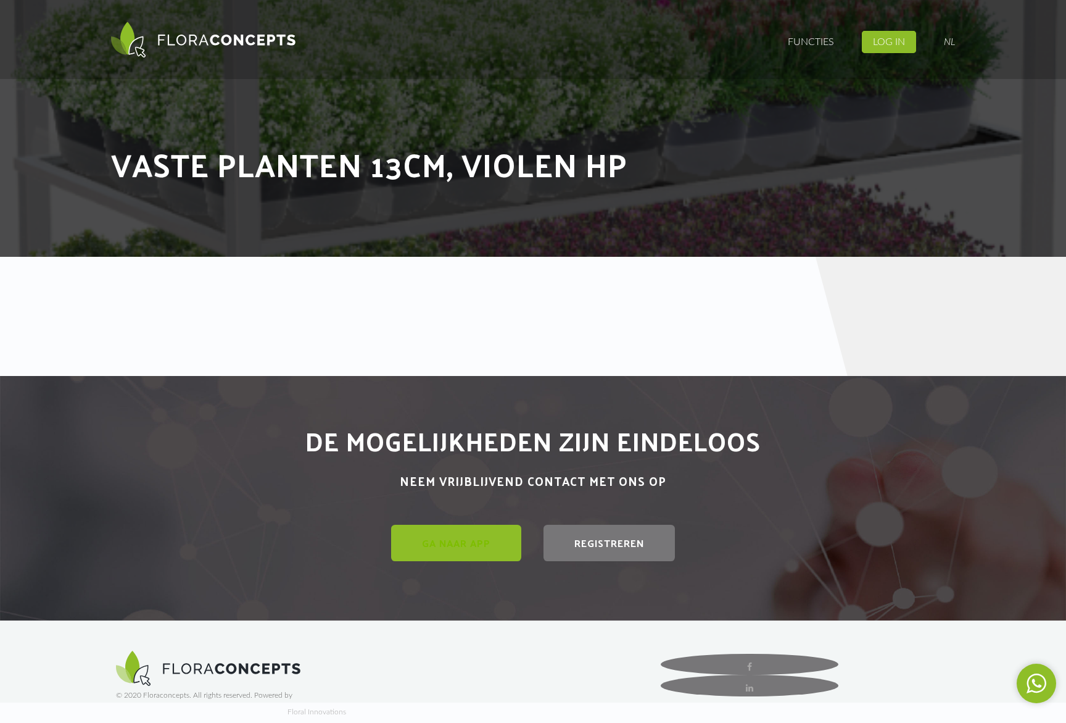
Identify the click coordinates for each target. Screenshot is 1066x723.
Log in (889, 42)
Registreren (609, 543)
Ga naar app (456, 543)
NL (949, 42)
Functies (811, 42)
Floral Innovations (316, 712)
